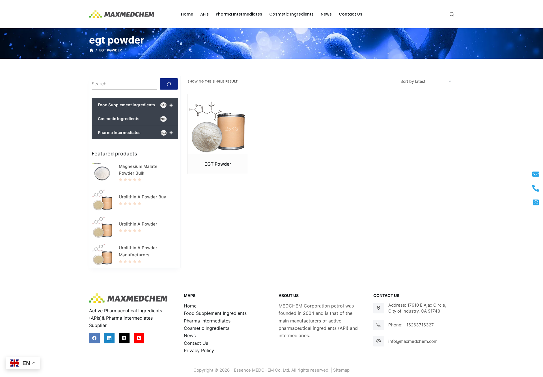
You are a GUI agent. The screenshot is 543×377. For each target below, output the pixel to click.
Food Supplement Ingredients (135, 104)
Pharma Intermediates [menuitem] (239, 14)
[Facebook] (94, 338)
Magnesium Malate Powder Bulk (138, 170)
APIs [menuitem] (204, 14)
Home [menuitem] (187, 14)
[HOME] (91, 50)
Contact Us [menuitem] (350, 14)
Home (190, 306)
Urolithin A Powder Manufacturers (138, 251)
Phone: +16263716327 (411, 325)
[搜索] (169, 84)
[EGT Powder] (218, 124)
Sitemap (341, 370)
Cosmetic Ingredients (132, 118)
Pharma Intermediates (135, 132)
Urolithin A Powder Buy (142, 197)
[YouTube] (139, 338)
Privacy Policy (199, 350)
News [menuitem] (326, 14)
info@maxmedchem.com (413, 341)
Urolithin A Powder (138, 224)
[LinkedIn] (109, 338)
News (190, 335)
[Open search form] (452, 14)
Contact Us (196, 343)
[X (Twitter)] (124, 338)
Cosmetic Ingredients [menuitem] (291, 14)
